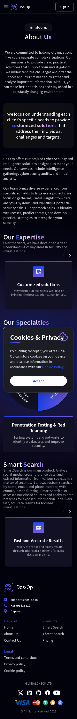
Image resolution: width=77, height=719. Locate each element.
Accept (38, 380)
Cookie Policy (53, 366)
